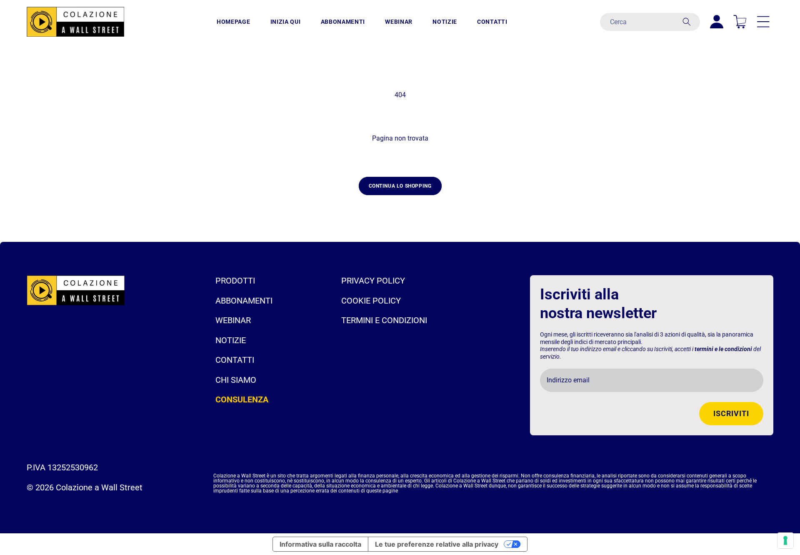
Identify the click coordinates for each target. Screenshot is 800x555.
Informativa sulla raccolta (320, 544)
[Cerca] (686, 21)
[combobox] (650, 22)
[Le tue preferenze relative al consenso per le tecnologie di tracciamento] (785, 540)
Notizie (444, 21)
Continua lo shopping (400, 186)
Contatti (492, 21)
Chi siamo (235, 380)
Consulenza (241, 399)
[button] (763, 22)
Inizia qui (285, 21)
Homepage (233, 21)
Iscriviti (731, 413)
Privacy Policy (373, 281)
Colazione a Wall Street (99, 487)
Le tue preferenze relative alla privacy (436, 544)
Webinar (398, 21)
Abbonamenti (343, 21)
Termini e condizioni (384, 320)
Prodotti (235, 281)
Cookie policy (371, 301)
